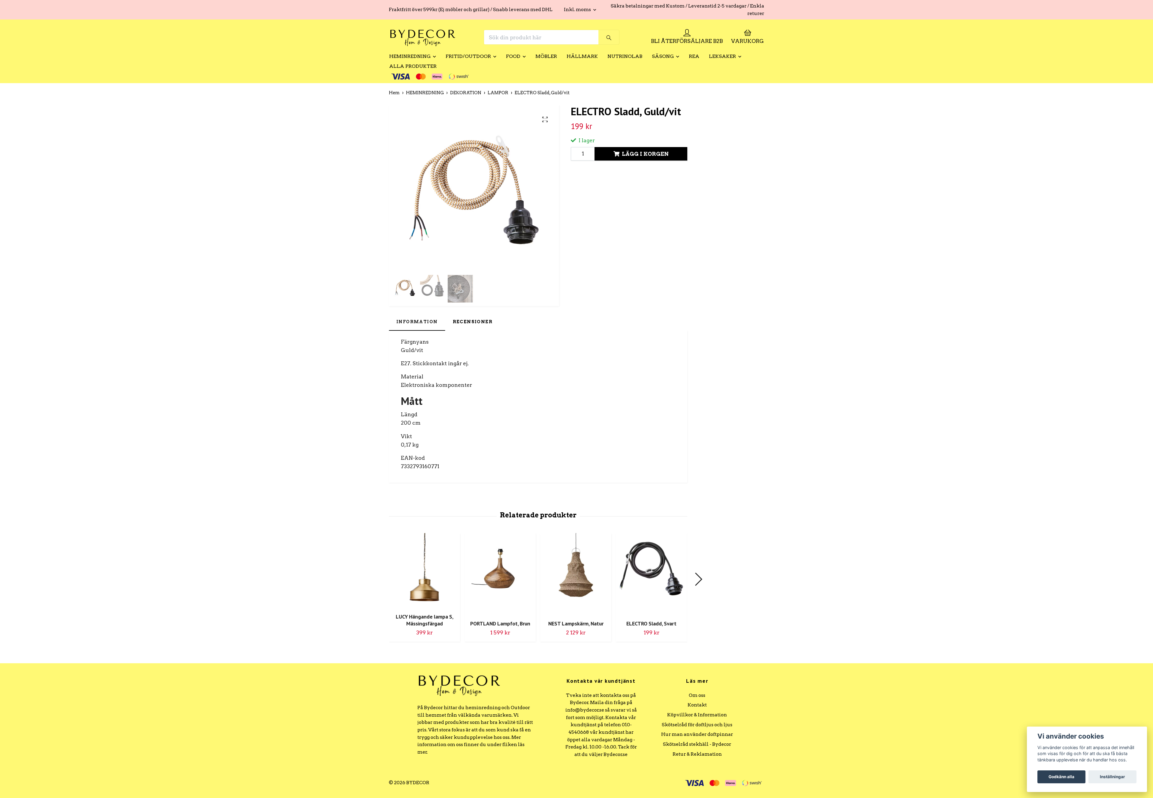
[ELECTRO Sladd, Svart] (651, 574)
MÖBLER (546, 56)
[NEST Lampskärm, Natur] (575, 574)
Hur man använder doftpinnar (697, 734)
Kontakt (697, 705)
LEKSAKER (722, 56)
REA (694, 56)
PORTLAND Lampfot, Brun (500, 623)
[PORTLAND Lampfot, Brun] (500, 574)
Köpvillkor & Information (697, 715)
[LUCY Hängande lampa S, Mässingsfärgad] (424, 571)
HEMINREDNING (410, 56)
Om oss (697, 695)
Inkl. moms (578, 9)
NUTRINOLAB (624, 56)
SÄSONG (663, 56)
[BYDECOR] (422, 37)
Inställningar (1112, 776)
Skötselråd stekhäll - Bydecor (697, 744)
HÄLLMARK (582, 56)
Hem (394, 92)
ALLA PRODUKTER (413, 66)
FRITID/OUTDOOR (468, 56)
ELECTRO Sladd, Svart (651, 623)
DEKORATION (465, 92)
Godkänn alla (1061, 776)
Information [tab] (417, 321)
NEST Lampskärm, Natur (576, 623)
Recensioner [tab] (473, 321)
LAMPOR (498, 92)
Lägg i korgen (645, 154)
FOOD (513, 56)
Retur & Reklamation (697, 754)
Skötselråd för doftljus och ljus (697, 724)
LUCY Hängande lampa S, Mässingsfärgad (424, 620)
